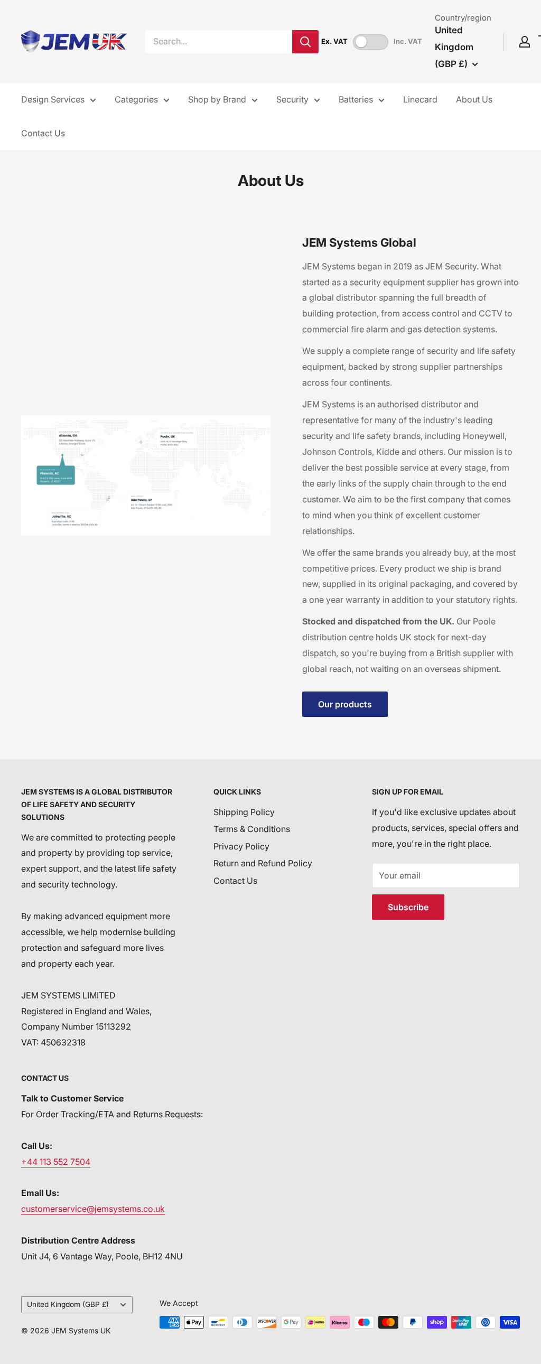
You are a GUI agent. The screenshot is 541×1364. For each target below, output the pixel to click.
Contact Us (43, 133)
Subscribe (408, 907)
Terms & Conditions (251, 829)
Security (292, 99)
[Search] (305, 41)
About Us (474, 99)
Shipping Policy (244, 812)
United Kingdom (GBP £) (68, 1304)
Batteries (356, 99)
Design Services (53, 99)
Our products (345, 704)
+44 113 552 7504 (55, 1161)
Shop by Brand (217, 99)
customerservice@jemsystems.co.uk (93, 1208)
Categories (136, 99)
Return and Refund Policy (262, 863)
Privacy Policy (241, 846)
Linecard (420, 99)
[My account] (524, 42)
